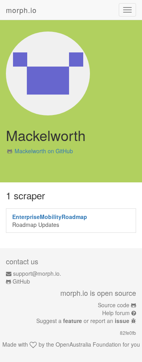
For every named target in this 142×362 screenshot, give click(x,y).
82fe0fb (128, 332)
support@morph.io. (37, 273)
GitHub (21, 281)
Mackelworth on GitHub (44, 151)
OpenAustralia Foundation (88, 344)
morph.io (21, 10)
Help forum (116, 313)
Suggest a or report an (82, 321)
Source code (113, 305)
